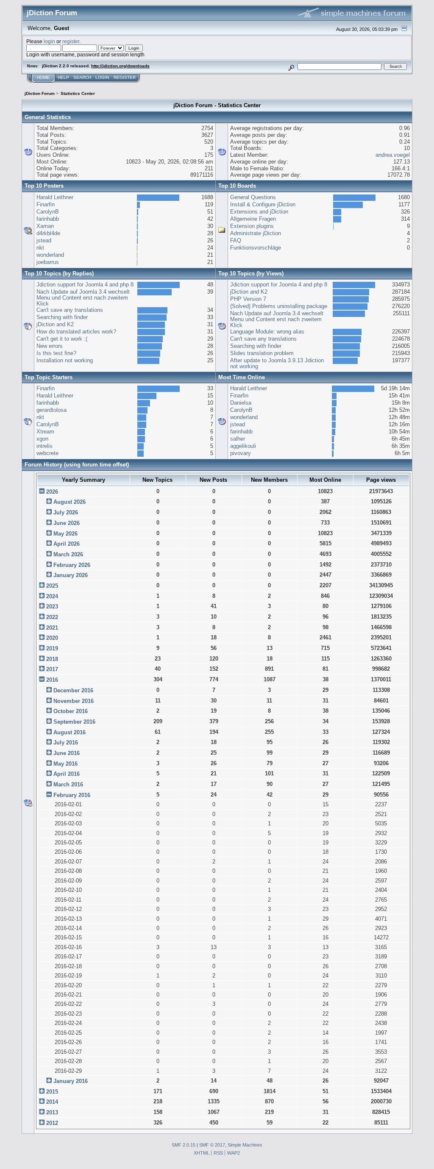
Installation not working (64, 360)
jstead (43, 240)
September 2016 (74, 722)
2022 (52, 617)
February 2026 (71, 565)
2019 (52, 648)
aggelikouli (243, 446)
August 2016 (69, 732)
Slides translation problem (262, 353)
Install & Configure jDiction (262, 204)
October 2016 (70, 711)
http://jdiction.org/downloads (120, 66)
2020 (52, 638)
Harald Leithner (54, 197)
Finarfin (45, 204)
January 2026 (70, 575)
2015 (52, 1091)
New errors (49, 346)
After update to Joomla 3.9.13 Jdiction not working (277, 363)
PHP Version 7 (248, 299)
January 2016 (70, 1081)
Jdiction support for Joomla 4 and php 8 (85, 284)
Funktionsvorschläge (255, 247)
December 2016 (73, 690)
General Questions (253, 197)
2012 (52, 1123)
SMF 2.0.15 (183, 1144)
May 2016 (65, 764)
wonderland (50, 255)
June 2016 (66, 753)
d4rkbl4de (48, 233)
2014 (52, 1102)
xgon (42, 439)
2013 (52, 1112)
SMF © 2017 (212, 1144)
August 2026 (69, 502)
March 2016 (68, 784)
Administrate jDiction (255, 233)
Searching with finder (62, 317)
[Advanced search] (291, 66)
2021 (52, 628)
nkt (40, 247)
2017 (52, 669)
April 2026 (66, 544)
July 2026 (65, 512)
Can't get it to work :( (61, 339)
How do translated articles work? (76, 331)
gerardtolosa (51, 410)
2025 (52, 586)
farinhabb (47, 219)
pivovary (240, 453)
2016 (52, 680)
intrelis (44, 446)
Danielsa (240, 403)
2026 (52, 492)
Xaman (45, 226)
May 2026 (65, 533)
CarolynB (47, 211)
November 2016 (73, 701)
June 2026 (66, 523)
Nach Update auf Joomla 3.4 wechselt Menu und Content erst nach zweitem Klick (83, 297)
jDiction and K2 (55, 324)
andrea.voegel (393, 155)
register (70, 41)
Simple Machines (245, 1144)
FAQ (235, 240)
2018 (52, 659)
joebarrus (47, 262)
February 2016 (71, 795)
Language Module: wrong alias (267, 331)
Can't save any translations (69, 310)
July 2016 (65, 742)
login (49, 41)
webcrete (47, 453)
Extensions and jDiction (259, 211)
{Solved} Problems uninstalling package (278, 306)
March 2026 (68, 554)
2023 (52, 606)
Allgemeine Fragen (253, 219)
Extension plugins (252, 226)
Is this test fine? (56, 353)
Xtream (45, 431)
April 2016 (66, 774)
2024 (52, 596)
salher (237, 439)
